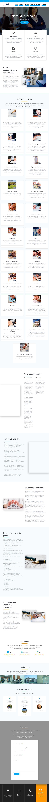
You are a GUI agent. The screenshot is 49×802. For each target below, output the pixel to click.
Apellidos (26, 747)
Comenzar (25, 22)
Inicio (16, 4)
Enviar (16, 774)
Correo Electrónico (18, 755)
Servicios (27, 4)
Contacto (44, 4)
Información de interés (35, 4)
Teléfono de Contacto (19, 750)
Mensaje (16, 760)
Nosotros (21, 4)
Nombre (15, 747)
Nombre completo (18, 743)
